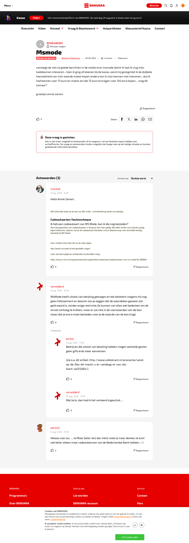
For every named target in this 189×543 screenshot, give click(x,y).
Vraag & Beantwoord (81, 28)
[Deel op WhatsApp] (143, 119)
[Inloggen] (176, 5)
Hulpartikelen (112, 28)
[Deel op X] (129, 119)
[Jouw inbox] (171, 5)
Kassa (21, 17)
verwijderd (57, 286)
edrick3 (55, 427)
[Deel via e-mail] (150, 119)
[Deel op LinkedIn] (136, 119)
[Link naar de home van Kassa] (9, 18)
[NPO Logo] (183, 5)
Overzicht (27, 28)
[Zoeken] (165, 5)
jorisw (70, 338)
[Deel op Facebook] (122, 119)
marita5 (55, 188)
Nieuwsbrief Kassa (137, 28)
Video (42, 28)
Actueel (55, 28)
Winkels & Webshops (71, 58)
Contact (160, 28)
